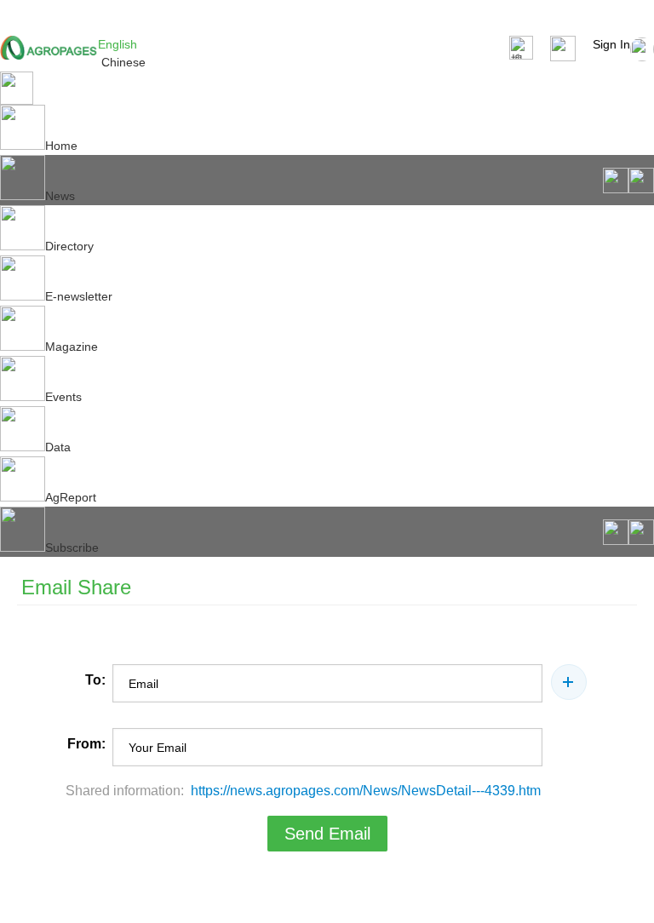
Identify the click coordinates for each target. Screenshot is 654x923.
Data (58, 447)
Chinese (123, 62)
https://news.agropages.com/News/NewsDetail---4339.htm (366, 790)
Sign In (611, 44)
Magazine (71, 346)
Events (63, 397)
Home (61, 145)
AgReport (70, 497)
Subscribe (72, 547)
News (60, 196)
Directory (69, 246)
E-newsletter (78, 296)
